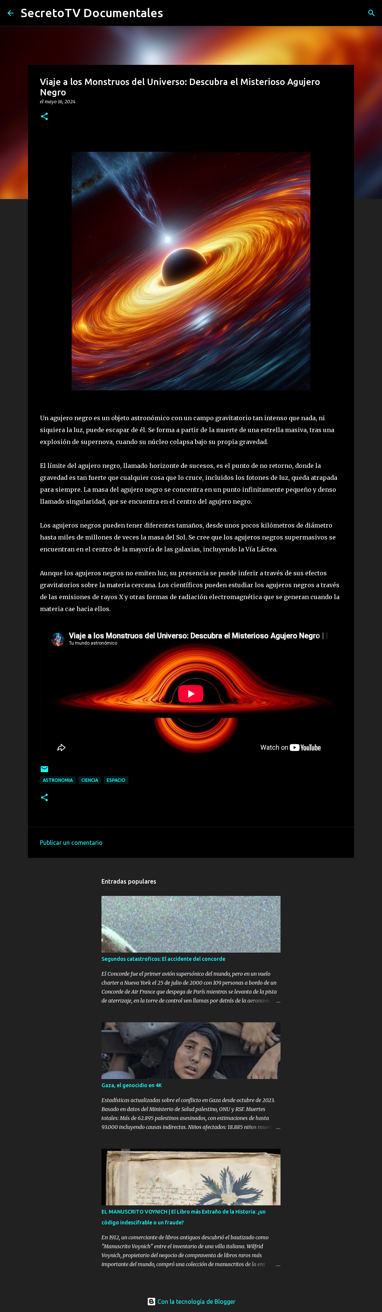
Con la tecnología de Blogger (195, 1301)
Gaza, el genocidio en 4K (131, 1085)
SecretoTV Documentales (92, 12)
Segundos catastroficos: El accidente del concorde (163, 959)
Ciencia (89, 780)
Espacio (116, 780)
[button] (44, 117)
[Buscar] (371, 13)
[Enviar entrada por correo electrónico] (44, 772)
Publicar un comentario (71, 842)
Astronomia (58, 780)
